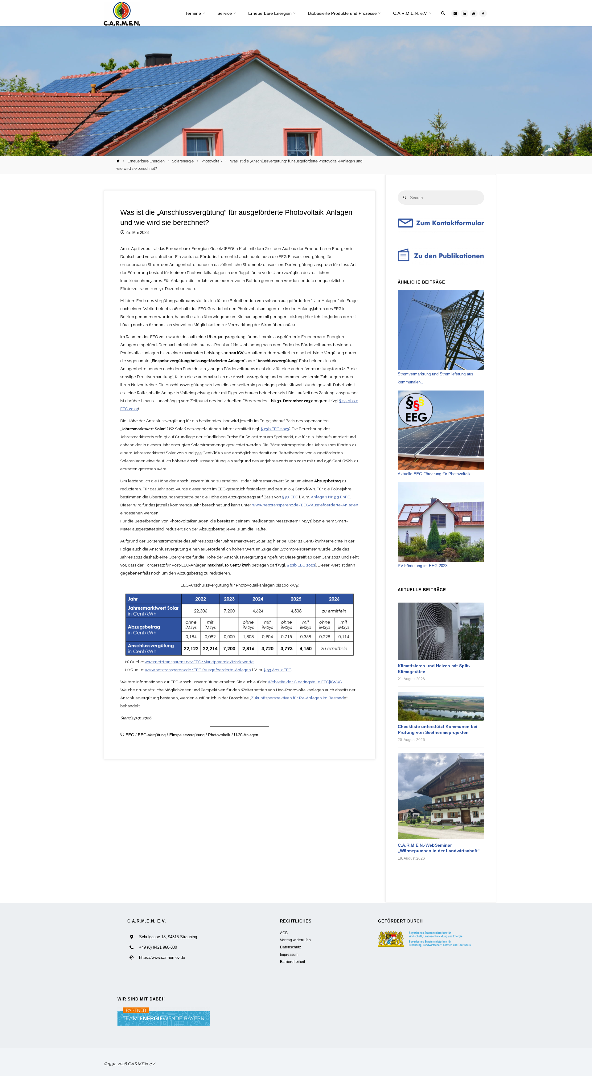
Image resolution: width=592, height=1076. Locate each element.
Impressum (289, 954)
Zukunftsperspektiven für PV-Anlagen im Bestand (297, 698)
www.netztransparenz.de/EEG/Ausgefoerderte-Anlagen (305, 505)
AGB (284, 933)
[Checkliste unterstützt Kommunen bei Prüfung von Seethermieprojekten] (441, 706)
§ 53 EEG (290, 497)
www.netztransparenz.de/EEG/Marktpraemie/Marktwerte (199, 662)
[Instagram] (455, 13)
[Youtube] (474, 13)
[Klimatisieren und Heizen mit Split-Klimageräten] (441, 631)
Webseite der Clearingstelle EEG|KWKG (305, 682)
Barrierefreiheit (292, 961)
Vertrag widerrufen (295, 940)
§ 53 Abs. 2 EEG (277, 670)
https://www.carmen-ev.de (162, 957)
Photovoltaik (211, 161)
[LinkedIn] (464, 13)
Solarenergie (183, 161)
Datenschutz (290, 947)
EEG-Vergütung (152, 735)
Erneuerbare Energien (146, 161)
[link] (443, 13)
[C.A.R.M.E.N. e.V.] (122, 13)
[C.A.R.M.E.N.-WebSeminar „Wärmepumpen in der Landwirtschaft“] (441, 796)
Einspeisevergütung (186, 735)
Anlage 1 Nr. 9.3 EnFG (330, 497)
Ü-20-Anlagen (246, 735)
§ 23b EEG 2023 (275, 429)
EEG (129, 735)
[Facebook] (483, 13)
